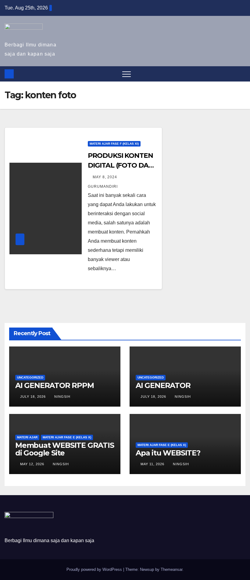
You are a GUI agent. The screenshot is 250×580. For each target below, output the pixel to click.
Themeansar (171, 569)
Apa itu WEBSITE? (168, 452)
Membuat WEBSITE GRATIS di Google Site (64, 449)
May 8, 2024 (105, 177)
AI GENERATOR (163, 385)
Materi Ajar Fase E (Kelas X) (67, 437)
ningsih (62, 396)
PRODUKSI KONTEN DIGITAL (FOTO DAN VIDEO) (120, 165)
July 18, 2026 (33, 396)
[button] (241, 73)
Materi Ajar (27, 437)
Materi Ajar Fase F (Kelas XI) (114, 143)
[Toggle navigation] (126, 74)
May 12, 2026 (32, 464)
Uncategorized (30, 377)
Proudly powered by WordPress (94, 569)
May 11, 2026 (153, 464)
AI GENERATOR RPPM (54, 385)
